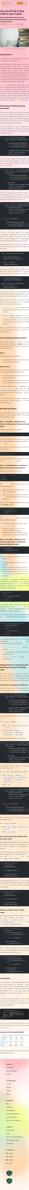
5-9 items (17, 100)
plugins (26, 1001)
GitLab (8, 1094)
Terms (8, 1133)
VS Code (8, 1084)
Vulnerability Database (12, 1114)
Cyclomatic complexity (9, 307)
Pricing (8, 1074)
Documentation (10, 1110)
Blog (7, 1104)
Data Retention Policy (12, 1140)
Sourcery (4, 85)
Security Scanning (11, 1071)
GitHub (8, 1091)
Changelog (9, 1107)
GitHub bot (5, 1027)
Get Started (20, 3)
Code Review (10, 1067)
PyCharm (9, 1087)
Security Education (11, 1117)
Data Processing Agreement (14, 1137)
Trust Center (10, 1143)
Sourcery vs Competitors (13, 1120)
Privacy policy (10, 1130)
